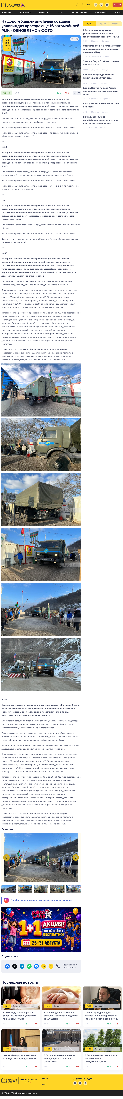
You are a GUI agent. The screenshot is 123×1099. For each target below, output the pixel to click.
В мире (118, 12)
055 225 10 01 (69, 968)
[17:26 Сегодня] (61, 1041)
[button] (76, 857)
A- (75, 93)
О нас (45, 1079)
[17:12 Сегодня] (102, 1041)
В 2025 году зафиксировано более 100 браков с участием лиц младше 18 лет (19, 1015)
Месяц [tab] (115, 24)
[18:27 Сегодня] (20, 998)
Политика (6, 12)
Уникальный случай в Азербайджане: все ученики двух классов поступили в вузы (100, 120)
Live (119, 5)
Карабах (7, 93)
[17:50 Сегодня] (102, 998)
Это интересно (79, 12)
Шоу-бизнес (101, 12)
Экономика (25, 12)
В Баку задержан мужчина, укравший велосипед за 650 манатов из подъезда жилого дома (101, 33)
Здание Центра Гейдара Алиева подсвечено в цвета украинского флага (100, 91)
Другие (94, 99)
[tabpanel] (102, 79)
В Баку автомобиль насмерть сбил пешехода (101, 105)
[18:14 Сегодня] (61, 998)
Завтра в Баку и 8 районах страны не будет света (101, 63)
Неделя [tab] (102, 24)
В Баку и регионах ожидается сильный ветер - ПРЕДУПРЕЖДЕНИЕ (101, 1058)
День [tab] (89, 24)
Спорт (61, 12)
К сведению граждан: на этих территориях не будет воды (98, 76)
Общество (44, 12)
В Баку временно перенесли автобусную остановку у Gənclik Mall (59, 1058)
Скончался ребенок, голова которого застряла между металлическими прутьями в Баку (102, 48)
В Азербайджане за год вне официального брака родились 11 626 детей (61, 1015)
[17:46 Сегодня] (20, 1041)
